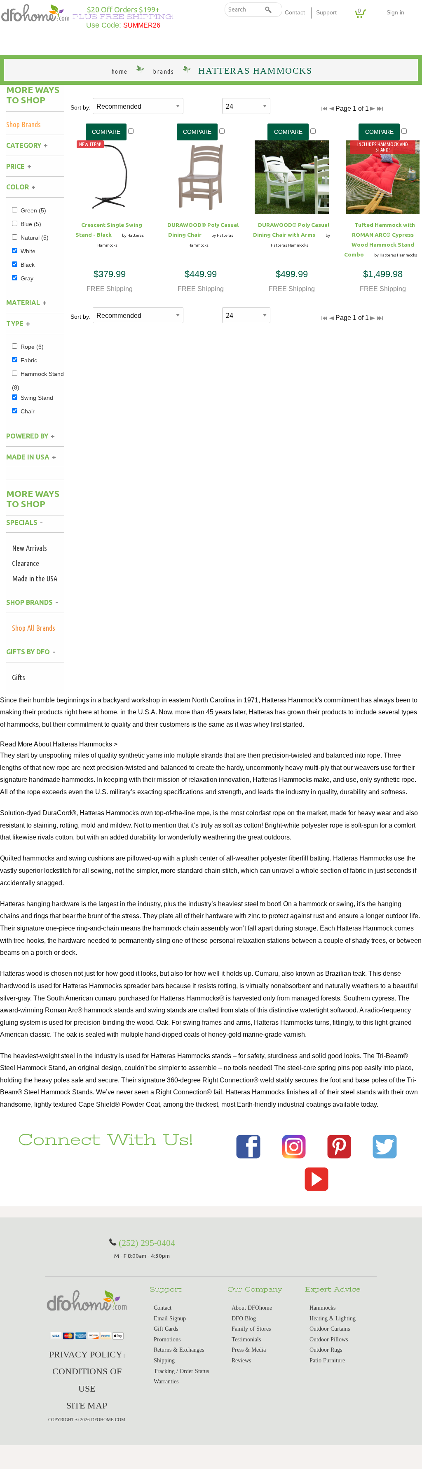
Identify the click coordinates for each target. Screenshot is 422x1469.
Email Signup (170, 1318)
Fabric (29, 360)
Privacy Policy (85, 1354)
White (28, 251)
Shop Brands (23, 124)
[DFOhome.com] (35, 11)
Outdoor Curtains (329, 1329)
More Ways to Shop (32, 95)
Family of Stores (251, 1329)
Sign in (395, 12)
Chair (28, 411)
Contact (295, 12)
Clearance (25, 563)
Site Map (86, 1405)
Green (33, 210)
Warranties (166, 1381)
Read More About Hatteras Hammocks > (58, 744)
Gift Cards (166, 1329)
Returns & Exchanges (179, 1350)
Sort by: (80, 107)
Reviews (241, 1360)
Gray (27, 278)
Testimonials (246, 1339)
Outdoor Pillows (328, 1339)
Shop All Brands (33, 628)
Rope (32, 346)
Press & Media (249, 1350)
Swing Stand (37, 397)
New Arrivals (29, 548)
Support (326, 12)
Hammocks (322, 1308)
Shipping (164, 1360)
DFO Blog (244, 1318)
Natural (35, 237)
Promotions (167, 1339)
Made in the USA (34, 578)
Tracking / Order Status (181, 1371)
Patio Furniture (327, 1360)
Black (28, 264)
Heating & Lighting (332, 1318)
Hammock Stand (38, 381)
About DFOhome (252, 1308)
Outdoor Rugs (325, 1350)
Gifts (18, 677)
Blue (31, 224)
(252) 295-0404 (147, 1243)
